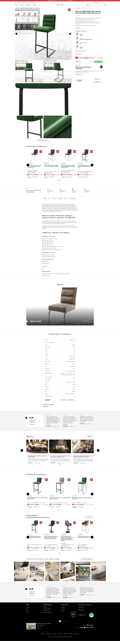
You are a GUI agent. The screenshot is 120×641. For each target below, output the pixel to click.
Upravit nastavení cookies (68, 636)
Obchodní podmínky (47, 608)
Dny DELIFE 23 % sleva (51, 0)
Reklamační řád (47, 610)
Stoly (27, 612)
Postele (27, 610)
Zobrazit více (65, 424)
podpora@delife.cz (97, 81)
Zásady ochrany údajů (48, 612)
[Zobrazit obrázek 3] (58, 71)
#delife (57, 559)
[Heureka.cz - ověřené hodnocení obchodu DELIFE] (91, 615)
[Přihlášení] (101, 5)
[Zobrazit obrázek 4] (43, 99)
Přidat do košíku (98, 61)
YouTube (62, 610)
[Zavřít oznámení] (106, 0)
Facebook (63, 607)
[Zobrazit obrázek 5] (29, 127)
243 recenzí (32, 424)
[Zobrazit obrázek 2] (29, 71)
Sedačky (27, 607)
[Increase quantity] (92, 62)
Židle (27, 608)
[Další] (70, 34)
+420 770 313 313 (96, 2)
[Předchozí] (16, 34)
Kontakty (45, 607)
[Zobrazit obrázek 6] (58, 127)
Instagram (63, 608)
